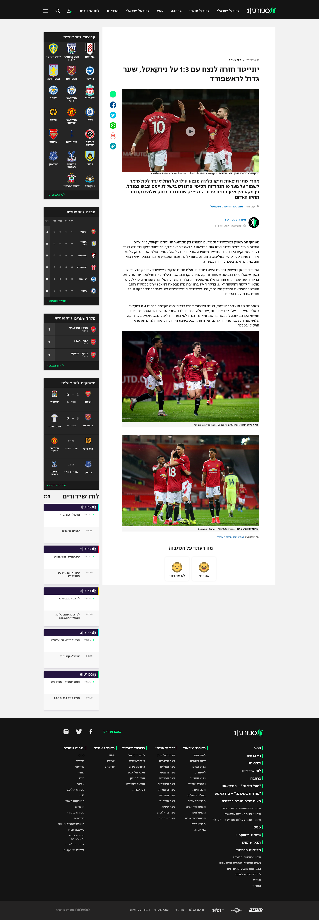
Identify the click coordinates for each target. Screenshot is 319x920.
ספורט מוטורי (75, 812)
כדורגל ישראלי (228, 11)
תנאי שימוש (251, 842)
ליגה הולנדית (167, 795)
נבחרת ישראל (197, 783)
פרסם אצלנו (196, 909)
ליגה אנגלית (235, 60)
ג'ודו (82, 778)
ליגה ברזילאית (166, 812)
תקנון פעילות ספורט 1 (247, 857)
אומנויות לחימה (75, 844)
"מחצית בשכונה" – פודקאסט (238, 793)
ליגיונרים (200, 772)
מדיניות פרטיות (248, 850)
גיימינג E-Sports (248, 835)
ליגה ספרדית (167, 778)
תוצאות (113, 11)
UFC (82, 795)
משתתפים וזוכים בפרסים (241, 801)
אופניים (79, 806)
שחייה (80, 772)
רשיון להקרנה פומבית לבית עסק (240, 862)
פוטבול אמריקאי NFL (71, 824)
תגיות (257, 880)
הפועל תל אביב (195, 806)
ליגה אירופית (167, 761)
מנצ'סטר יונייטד (233, 206)
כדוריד (80, 761)
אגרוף (81, 783)
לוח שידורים (89, 11)
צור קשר (178, 909)
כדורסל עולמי (104, 748)
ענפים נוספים (74, 748)
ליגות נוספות (166, 818)
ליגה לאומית (198, 761)
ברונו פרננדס (238, 537)
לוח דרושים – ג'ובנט (248, 874)
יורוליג (111, 761)
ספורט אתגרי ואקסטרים (76, 837)
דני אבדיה (138, 789)
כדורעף (79, 766)
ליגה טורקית (167, 801)
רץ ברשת (253, 756)
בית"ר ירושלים (196, 795)
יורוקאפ (110, 766)
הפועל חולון (137, 778)
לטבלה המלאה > (56, 301)
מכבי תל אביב (196, 801)
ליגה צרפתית (166, 789)
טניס (257, 827)
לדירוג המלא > (55, 365)
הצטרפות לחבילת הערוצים (244, 868)
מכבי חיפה (199, 789)
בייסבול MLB (76, 829)
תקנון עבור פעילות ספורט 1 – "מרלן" (236, 819)
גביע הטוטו (199, 766)
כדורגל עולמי (199, 11)
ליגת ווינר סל (136, 755)
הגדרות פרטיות (140, 909)
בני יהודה (200, 829)
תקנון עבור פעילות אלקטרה (242, 814)
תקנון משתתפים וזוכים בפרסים (240, 808)
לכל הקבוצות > (56, 194)
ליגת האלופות (166, 755)
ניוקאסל (215, 206)
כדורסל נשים (137, 766)
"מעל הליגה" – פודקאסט (241, 786)
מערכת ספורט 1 (235, 219)
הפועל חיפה (198, 812)
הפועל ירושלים (135, 783)
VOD (160, 11)
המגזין (257, 885)
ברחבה (176, 11)
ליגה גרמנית (167, 772)
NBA (112, 755)
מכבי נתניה (198, 824)
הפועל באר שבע (195, 818)
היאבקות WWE (74, 801)
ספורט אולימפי (75, 789)
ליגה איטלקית (166, 783)
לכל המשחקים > (56, 485)
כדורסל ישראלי (138, 11)
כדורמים (79, 818)
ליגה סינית (168, 806)
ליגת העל (200, 755)
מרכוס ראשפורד (224, 537)
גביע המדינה (198, 778)
